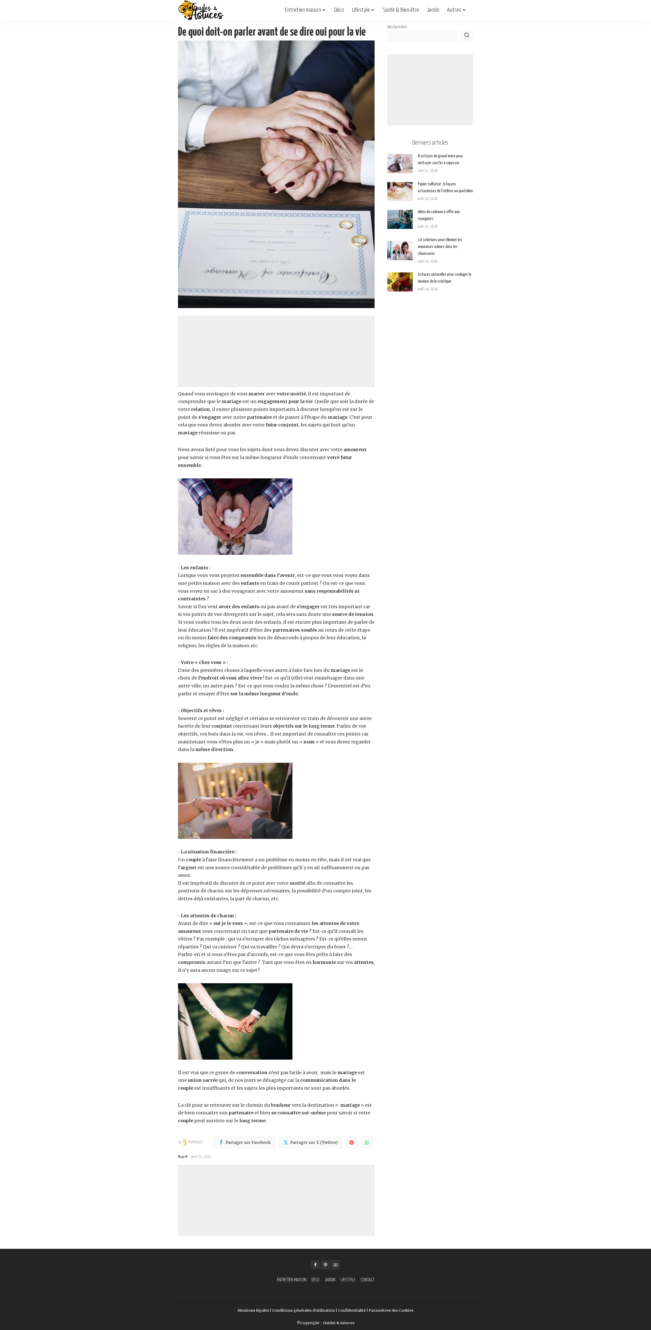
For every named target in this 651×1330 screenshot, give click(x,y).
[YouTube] (335, 1264)
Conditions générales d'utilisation (303, 1310)
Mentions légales (253, 1310)
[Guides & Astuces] (201, 10)
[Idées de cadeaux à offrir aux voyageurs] (400, 219)
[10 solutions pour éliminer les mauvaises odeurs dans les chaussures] (400, 250)
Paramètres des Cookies (391, 1310)
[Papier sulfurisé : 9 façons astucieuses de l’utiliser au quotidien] (400, 191)
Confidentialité (352, 1310)
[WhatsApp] (367, 1142)
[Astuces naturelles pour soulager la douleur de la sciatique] (400, 282)
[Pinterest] (351, 1142)
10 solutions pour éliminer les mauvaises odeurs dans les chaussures (440, 247)
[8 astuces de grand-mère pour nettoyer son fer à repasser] (400, 163)
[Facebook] (315, 1264)
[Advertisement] (276, 351)
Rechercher (397, 26)
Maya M (182, 1157)
